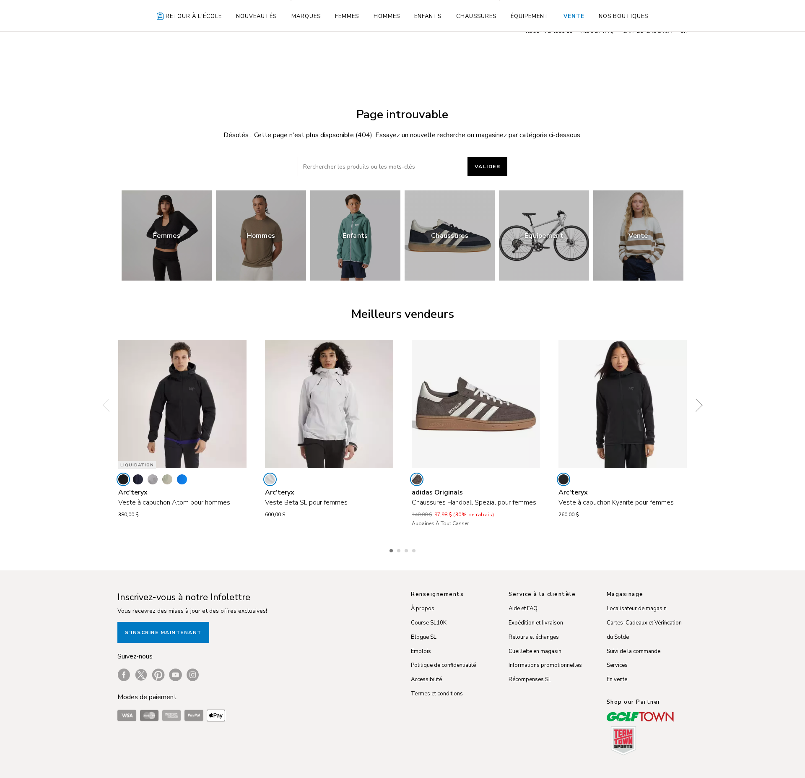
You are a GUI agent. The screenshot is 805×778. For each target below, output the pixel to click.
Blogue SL (423, 637)
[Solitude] (270, 479)
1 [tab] (392, 549)
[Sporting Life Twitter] (141, 675)
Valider (488, 166)
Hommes (387, 16)
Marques (306, 16)
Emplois (421, 651)
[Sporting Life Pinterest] (158, 675)
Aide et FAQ (523, 608)
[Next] (696, 405)
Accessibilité (426, 679)
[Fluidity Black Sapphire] (182, 479)
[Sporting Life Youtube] (175, 675)
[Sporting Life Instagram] (192, 675)
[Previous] (109, 405)
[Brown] (416, 479)
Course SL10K (429, 623)
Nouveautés (256, 16)
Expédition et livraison (536, 623)
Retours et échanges (534, 637)
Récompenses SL (530, 679)
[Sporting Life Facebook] (123, 675)
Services (617, 665)
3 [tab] (407, 549)
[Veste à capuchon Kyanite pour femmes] (622, 404)
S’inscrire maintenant (163, 632)
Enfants (427, 16)
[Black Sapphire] (138, 479)
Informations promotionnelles (545, 665)
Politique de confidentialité (443, 665)
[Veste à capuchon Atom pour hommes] (182, 404)
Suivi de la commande (633, 651)
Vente (574, 16)
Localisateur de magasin (637, 608)
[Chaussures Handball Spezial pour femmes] (476, 404)
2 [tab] (399, 549)
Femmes (347, 16)
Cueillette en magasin (535, 651)
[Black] (123, 479)
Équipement (530, 16)
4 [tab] (414, 549)
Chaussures (476, 16)
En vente (617, 679)
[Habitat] (167, 479)
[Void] (152, 479)
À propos (422, 608)
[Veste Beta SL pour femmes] (329, 404)
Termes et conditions (437, 693)
